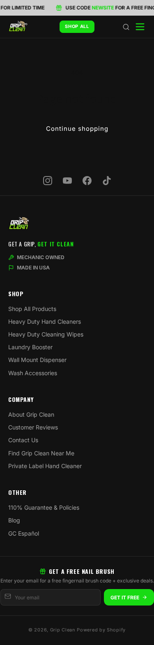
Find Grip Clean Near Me (41, 453)
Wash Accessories (32, 372)
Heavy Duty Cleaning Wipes (45, 334)
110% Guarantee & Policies (43, 507)
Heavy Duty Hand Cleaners (44, 321)
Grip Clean (63, 630)
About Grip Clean (31, 414)
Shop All (77, 26)
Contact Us (23, 439)
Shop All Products (32, 308)
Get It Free (124, 597)
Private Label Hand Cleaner (45, 465)
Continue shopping (77, 128)
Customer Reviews (33, 427)
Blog (14, 520)
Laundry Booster (30, 346)
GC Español (23, 533)
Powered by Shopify (101, 630)
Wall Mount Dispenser (37, 359)
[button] (126, 27)
